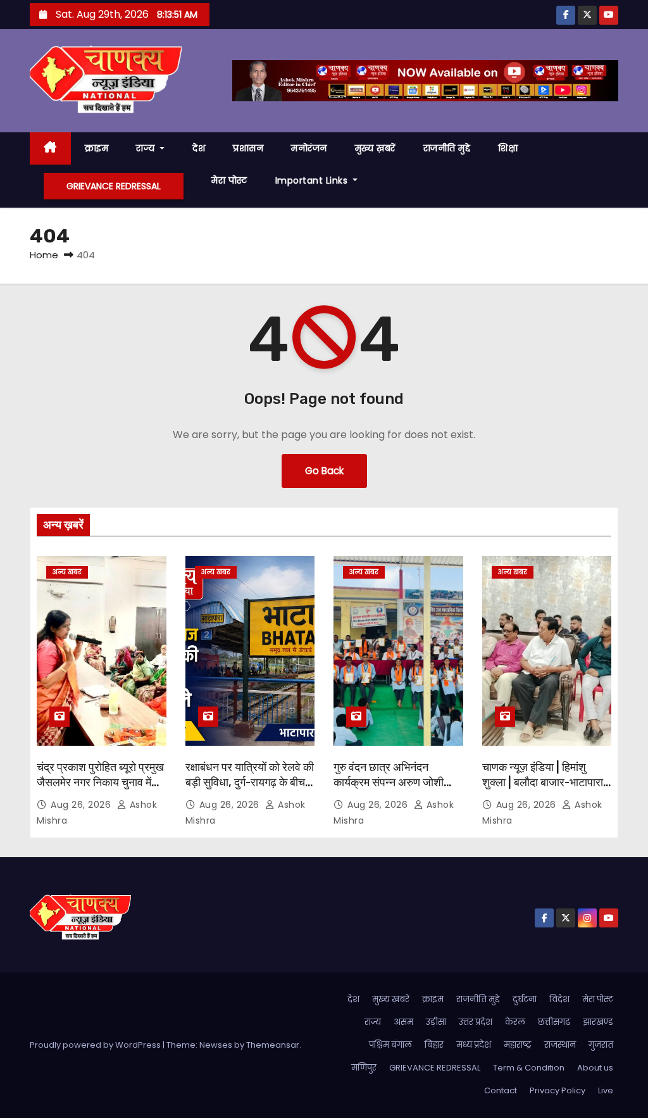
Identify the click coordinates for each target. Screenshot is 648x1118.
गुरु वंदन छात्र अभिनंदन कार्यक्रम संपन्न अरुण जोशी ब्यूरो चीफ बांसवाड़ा (388, 782)
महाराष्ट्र (518, 1045)
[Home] (50, 148)
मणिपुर (364, 1068)
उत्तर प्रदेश (475, 1022)
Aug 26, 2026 (82, 804)
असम (403, 1022)
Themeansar (272, 1045)
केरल (515, 1022)
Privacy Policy (557, 1090)
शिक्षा (508, 148)
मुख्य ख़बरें (375, 148)
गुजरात (601, 1045)
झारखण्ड (598, 1022)
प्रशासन (248, 148)
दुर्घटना (525, 999)
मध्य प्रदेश (473, 1045)
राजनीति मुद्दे (447, 148)
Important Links (313, 180)
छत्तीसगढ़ (554, 1022)
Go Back (324, 470)
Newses (215, 1045)
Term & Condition (528, 1068)
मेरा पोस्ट (229, 180)
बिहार (434, 1045)
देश (198, 148)
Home (44, 254)
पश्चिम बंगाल (390, 1045)
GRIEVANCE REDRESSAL (113, 186)
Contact (500, 1090)
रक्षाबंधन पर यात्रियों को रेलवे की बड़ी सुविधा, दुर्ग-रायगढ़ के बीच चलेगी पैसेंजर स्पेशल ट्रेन (249, 782)
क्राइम (97, 148)
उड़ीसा (436, 1022)
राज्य (147, 148)
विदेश (559, 999)
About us (595, 1068)
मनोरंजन (309, 148)
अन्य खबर (67, 572)
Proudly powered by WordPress (96, 1045)
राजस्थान (560, 1045)
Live (605, 1090)
